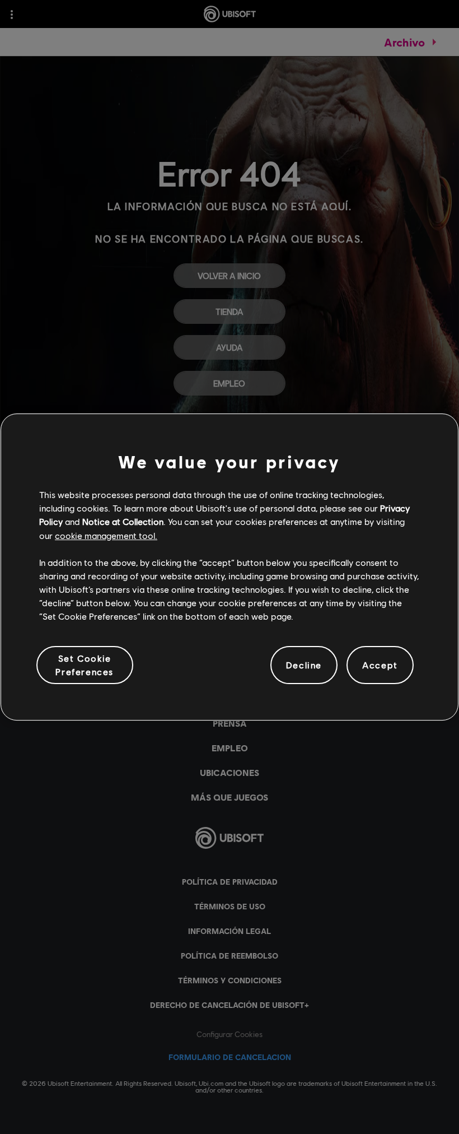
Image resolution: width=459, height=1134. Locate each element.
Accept (380, 664)
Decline (304, 664)
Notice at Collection (122, 521)
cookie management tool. (106, 535)
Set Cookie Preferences (84, 665)
